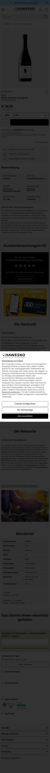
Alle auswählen (25, 416)
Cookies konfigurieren (25, 404)
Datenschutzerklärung (11, 392)
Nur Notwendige (25, 410)
